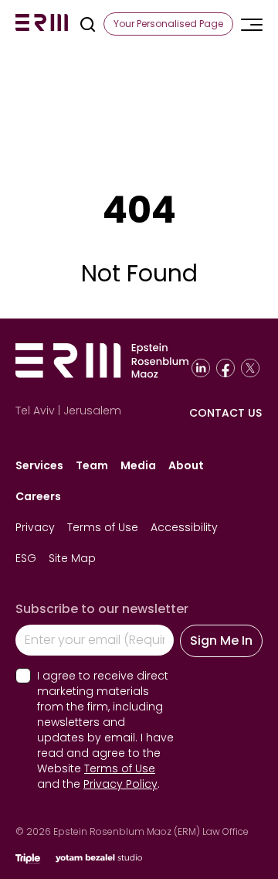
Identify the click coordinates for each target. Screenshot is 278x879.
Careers (38, 496)
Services (39, 465)
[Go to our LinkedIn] (201, 368)
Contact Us (225, 413)
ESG (25, 558)
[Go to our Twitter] (250, 368)
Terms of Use (102, 527)
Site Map (72, 558)
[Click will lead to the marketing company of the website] (27, 858)
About (186, 465)
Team (92, 465)
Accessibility (184, 527)
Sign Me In (221, 640)
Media (138, 465)
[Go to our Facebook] (225, 368)
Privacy (35, 527)
